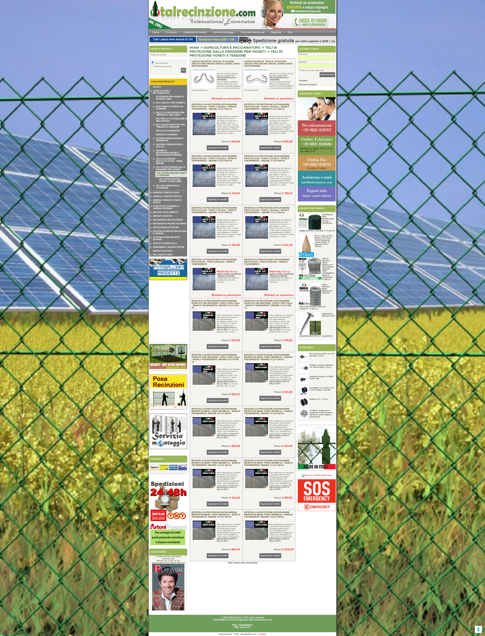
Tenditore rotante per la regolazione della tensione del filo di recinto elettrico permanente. (321, 413)
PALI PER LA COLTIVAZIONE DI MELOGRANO (171, 119)
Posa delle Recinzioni (252, 32)
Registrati (276, 32)
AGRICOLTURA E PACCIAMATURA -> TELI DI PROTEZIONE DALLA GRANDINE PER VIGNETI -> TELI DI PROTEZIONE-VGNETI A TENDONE (235, 51)
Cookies (262, 634)
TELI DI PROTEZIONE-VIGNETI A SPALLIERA (170, 180)
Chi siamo (171, 32)
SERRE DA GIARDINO (167, 134)
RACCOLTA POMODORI (168, 131)
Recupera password (308, 84)
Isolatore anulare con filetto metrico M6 (321, 377)
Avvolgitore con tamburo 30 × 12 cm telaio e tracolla (322, 389)
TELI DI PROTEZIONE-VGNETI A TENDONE (172, 174)
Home (156, 32)
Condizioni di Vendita (194, 32)
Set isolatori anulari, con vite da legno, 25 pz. (322, 355)
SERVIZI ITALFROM (162, 251)
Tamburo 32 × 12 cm (319, 399)
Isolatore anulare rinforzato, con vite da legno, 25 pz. (322, 366)
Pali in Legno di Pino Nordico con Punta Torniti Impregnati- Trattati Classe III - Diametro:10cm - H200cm (324, 241)
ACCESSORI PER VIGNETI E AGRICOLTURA (170, 97)
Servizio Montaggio (223, 32)
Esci (290, 32)
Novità (157, 87)
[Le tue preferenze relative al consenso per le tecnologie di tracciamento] (478, 629)
